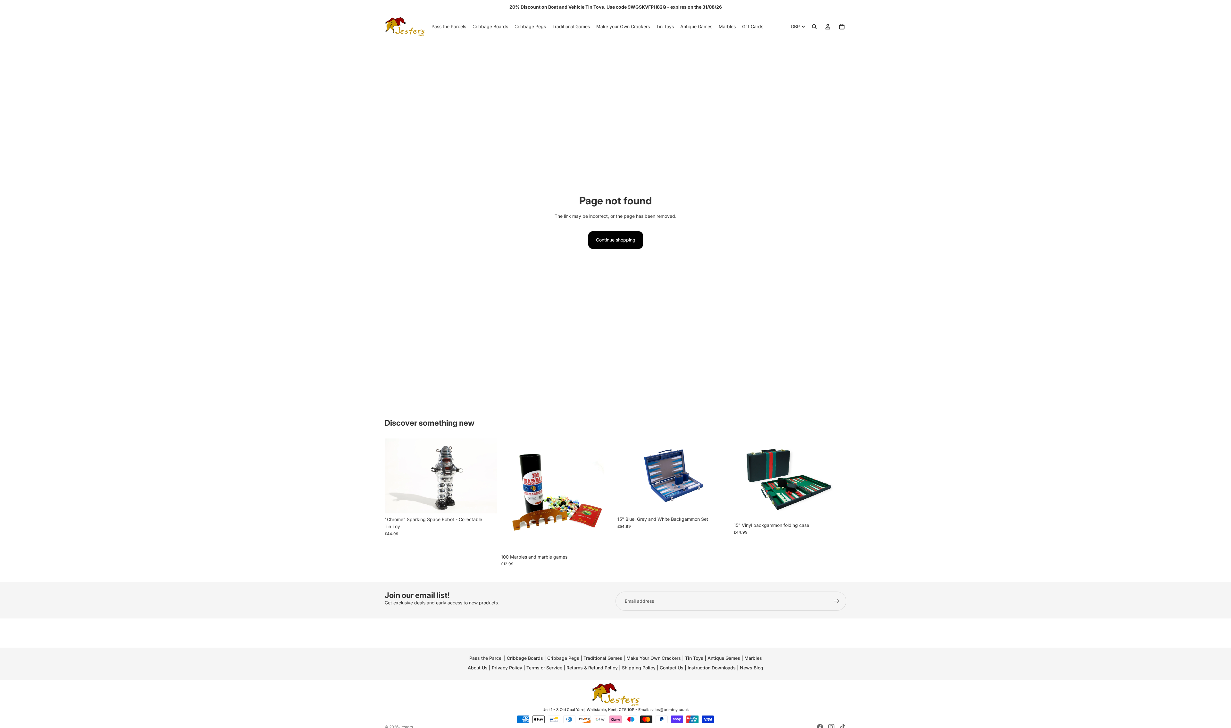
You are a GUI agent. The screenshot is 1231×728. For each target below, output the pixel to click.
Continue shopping (615, 239)
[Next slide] (487, 476)
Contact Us (671, 667)
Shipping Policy (639, 667)
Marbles (753, 658)
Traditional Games (602, 658)
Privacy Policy (507, 667)
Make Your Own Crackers (653, 658)
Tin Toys (694, 658)
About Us (478, 667)
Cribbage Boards (525, 658)
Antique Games (724, 658)
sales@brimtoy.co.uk (669, 709)
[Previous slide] (394, 476)
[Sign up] (836, 601)
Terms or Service (544, 667)
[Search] (814, 27)
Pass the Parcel (486, 658)
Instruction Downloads (712, 667)
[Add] (487, 503)
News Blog (751, 667)
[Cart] (842, 27)
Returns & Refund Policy (592, 667)
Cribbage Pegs (563, 658)
